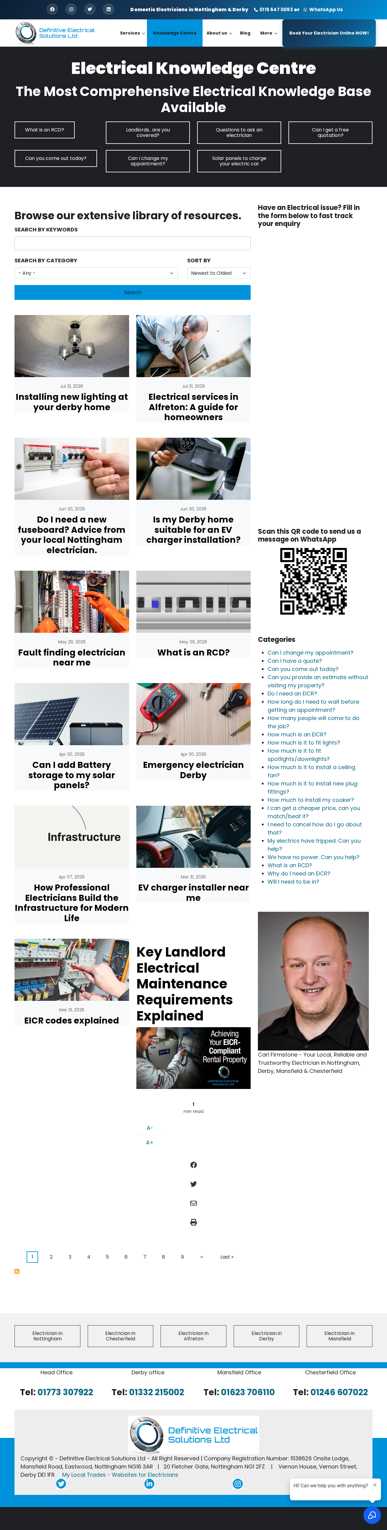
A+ (150, 1142)
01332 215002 (156, 1392)
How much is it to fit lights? (304, 742)
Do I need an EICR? (292, 693)
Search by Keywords (46, 229)
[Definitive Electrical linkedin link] (149, 1483)
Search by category (46, 260)
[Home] (55, 32)
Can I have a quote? (295, 661)
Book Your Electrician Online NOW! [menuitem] (329, 33)
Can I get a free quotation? (330, 132)
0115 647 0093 (276, 9)
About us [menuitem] (219, 38)
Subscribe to (17, 1271)
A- (150, 1128)
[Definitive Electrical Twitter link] (61, 1483)
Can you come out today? (55, 158)
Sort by (199, 260)
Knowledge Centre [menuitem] (175, 33)
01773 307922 (65, 1392)
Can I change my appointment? (148, 161)
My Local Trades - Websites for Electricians (120, 1475)
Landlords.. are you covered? (148, 132)
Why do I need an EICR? (299, 873)
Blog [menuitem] (245, 33)
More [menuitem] (269, 38)
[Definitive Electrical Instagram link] (238, 1483)
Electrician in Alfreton (193, 1336)
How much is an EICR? (297, 734)
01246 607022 (339, 1392)
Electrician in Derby (267, 1336)
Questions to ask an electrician (239, 132)
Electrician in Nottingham (47, 1336)
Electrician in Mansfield (339, 1336)
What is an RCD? (44, 129)
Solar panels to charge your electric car (239, 161)
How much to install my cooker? (311, 800)
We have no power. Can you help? (313, 857)
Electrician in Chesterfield (120, 1336)
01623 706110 (248, 1392)
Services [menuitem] (132, 38)
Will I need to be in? (293, 881)
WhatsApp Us (325, 9)
